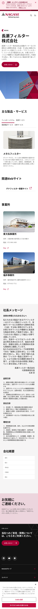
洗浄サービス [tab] (20, 120)
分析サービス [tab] (19, 125)
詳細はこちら (22, 7)
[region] (19, 595)
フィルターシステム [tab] (8, 120)
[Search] (31, 15)
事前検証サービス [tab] (7, 125)
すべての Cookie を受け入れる (19, 605)
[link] (21, 188)
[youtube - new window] (9, 558)
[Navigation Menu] (35, 15)
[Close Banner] (35, 2)
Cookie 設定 (19, 599)
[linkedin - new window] (4, 558)
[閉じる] (35, 584)
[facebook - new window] (15, 558)
